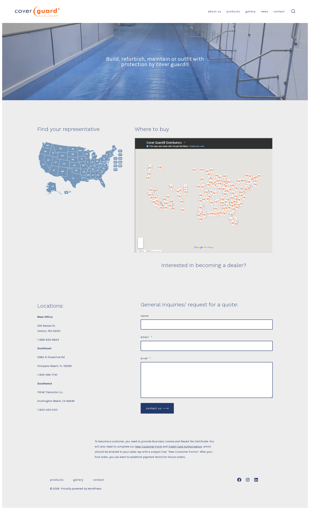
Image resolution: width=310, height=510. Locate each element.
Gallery (250, 11)
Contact (279, 11)
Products (233, 11)
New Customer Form (148, 446)
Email (146, 337)
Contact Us (153, 408)
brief (146, 358)
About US (214, 11)
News (264, 11)
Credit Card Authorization (185, 446)
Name (145, 315)
